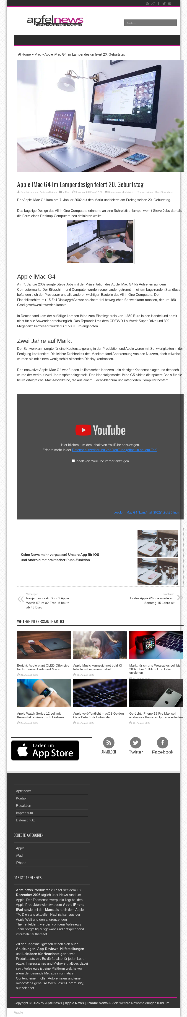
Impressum (24, 813)
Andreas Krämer (48, 192)
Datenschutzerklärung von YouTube (114, 450)
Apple (150, 192)
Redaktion (23, 805)
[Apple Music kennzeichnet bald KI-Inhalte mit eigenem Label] (100, 645)
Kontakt (21, 798)
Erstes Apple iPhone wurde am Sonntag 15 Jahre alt (152, 599)
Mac (37, 54)
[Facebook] (158, 3)
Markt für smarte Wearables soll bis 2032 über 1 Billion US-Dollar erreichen (154, 669)
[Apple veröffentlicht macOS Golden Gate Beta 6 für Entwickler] (100, 693)
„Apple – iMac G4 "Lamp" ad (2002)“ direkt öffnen (146, 512)
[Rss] (147, 3)
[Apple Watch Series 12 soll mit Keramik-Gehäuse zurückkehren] (44, 693)
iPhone (21, 863)
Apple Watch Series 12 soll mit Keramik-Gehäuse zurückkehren (40, 715)
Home (26, 54)
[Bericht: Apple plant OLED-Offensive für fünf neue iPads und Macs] (44, 645)
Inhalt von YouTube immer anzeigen (102, 461)
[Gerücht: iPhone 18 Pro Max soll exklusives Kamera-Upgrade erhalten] (156, 693)
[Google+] (153, 3)
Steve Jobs (166, 192)
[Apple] (169, 3)
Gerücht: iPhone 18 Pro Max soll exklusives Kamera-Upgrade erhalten (156, 715)
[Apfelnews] (54, 21)
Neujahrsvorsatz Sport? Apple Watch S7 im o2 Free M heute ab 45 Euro (47, 601)
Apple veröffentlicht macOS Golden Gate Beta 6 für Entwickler (98, 715)
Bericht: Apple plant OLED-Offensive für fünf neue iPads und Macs (43, 667)
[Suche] (173, 22)
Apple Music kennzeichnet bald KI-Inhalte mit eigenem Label (98, 667)
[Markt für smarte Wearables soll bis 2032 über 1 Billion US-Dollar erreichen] (156, 645)
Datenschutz (25, 820)
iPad (19, 855)
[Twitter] (164, 3)
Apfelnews (23, 791)
